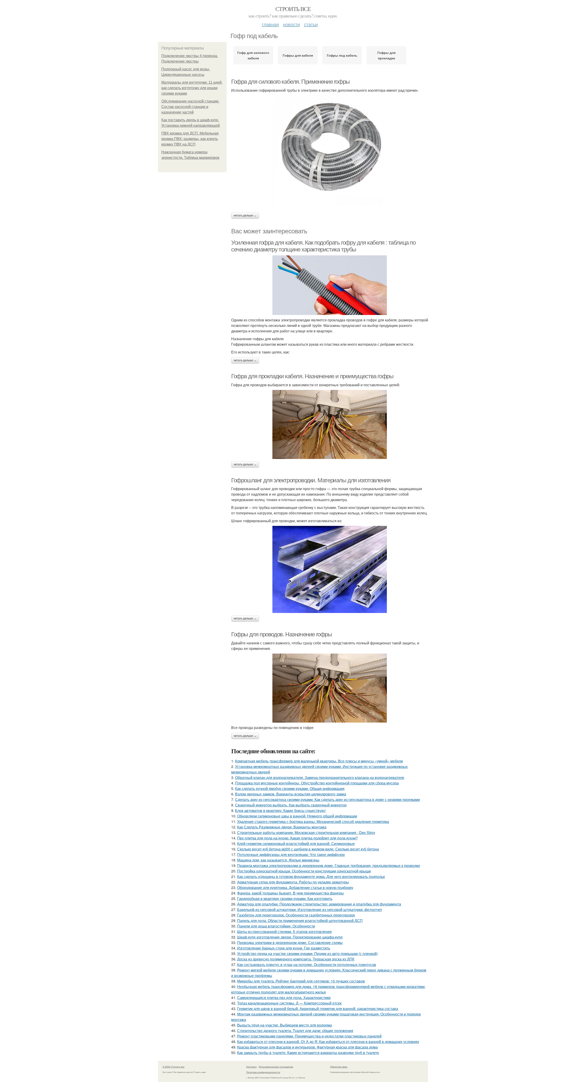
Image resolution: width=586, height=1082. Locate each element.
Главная (270, 24)
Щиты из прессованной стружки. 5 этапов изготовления (284, 931)
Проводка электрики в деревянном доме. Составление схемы (290, 942)
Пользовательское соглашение (276, 1066)
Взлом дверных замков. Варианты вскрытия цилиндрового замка (290, 794)
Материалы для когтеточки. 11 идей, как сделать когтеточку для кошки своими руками (191, 87)
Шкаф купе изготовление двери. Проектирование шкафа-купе (290, 937)
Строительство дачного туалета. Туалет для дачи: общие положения (295, 1030)
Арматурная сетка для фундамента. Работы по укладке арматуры (293, 882)
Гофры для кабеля (298, 55)
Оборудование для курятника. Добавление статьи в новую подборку (295, 887)
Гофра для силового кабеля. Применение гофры (290, 81)
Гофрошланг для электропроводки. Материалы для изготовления (311, 480)
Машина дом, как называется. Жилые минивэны (278, 860)
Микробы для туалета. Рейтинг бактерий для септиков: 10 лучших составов (301, 981)
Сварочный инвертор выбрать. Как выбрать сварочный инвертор (291, 805)
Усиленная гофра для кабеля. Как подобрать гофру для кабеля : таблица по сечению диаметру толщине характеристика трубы (323, 246)
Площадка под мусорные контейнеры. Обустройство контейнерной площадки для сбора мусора (317, 783)
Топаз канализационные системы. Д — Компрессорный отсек (289, 1003)
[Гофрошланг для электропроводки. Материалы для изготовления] (329, 569)
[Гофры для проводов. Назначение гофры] (329, 688)
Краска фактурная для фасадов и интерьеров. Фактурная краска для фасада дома (307, 1047)
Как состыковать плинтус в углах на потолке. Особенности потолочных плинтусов (306, 964)
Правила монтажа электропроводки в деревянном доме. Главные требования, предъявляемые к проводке (328, 865)
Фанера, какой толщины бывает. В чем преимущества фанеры (290, 893)
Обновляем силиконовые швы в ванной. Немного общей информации (297, 816)
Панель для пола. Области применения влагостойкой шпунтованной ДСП (300, 920)
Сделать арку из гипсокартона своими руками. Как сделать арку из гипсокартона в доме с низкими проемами (327, 799)
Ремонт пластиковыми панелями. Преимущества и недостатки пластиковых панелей (309, 1036)
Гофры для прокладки (386, 55)
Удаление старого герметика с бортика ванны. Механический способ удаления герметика (313, 821)
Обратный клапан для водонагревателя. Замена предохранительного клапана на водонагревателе (319, 777)
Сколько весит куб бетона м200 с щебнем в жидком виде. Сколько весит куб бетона (308, 849)
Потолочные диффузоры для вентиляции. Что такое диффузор (291, 854)
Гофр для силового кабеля (253, 55)
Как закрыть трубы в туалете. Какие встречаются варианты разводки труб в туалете (308, 1052)
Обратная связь (338, 1066)
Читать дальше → (245, 215)
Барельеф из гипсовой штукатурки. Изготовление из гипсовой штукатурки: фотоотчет (309, 909)
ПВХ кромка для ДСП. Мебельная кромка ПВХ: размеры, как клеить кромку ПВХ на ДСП (190, 138)
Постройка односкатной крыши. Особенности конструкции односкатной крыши (304, 871)
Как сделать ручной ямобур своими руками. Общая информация (290, 788)
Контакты (251, 1066)
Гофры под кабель (342, 55)
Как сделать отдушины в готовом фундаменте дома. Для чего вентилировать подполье (311, 876)
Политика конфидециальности (263, 1072)
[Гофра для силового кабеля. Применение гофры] (329, 152)
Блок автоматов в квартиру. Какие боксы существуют (280, 810)
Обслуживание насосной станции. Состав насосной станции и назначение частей (190, 106)
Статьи (311, 24)
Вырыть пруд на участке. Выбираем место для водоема (284, 1025)
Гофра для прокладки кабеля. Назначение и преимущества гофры (312, 376)
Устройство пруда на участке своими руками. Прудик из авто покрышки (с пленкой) (307, 953)
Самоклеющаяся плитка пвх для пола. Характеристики (284, 997)
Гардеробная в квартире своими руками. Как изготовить (284, 898)
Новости (291, 24)
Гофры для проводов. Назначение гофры (281, 634)
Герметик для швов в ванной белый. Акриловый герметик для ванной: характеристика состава (317, 1008)
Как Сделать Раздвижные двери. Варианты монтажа (281, 827)
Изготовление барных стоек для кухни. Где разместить (283, 948)
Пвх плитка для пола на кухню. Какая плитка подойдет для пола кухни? (297, 838)
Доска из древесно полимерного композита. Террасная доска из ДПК (295, 959)
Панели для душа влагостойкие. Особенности (276, 926)
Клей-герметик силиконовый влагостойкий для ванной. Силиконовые (296, 843)
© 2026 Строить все (173, 1066)
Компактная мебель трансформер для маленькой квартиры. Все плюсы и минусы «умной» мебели (319, 761)
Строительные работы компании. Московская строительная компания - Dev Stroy (306, 832)
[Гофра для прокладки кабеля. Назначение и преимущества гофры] (329, 424)
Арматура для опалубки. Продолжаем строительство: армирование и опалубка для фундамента (319, 904)
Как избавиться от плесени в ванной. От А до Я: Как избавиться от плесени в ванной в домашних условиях (328, 1041)
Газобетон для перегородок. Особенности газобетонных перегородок (296, 915)
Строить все (293, 9)
